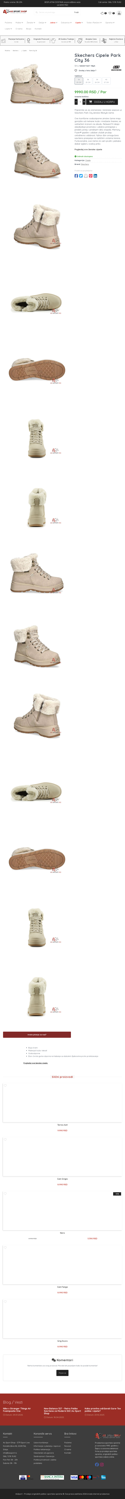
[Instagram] (102, 1464)
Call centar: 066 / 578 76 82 (109, 2)
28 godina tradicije (66, 39)
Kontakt (38, 29)
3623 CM (79, 81)
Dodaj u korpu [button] (103, 101)
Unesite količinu (82, 96)
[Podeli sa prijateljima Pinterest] (90, 175)
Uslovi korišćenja (41, 1442)
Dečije (42, 22)
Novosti (67, 1446)
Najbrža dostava (116, 39)
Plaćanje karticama (16, 39)
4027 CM (106, 81)
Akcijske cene (91, 39)
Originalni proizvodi (41, 39)
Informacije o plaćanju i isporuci (47, 1446)
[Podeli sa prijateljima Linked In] (95, 175)
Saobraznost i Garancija (44, 1456)
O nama (19, 29)
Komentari (64, 1360)
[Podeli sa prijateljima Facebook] (76, 175)
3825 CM (88, 81)
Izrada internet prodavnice (98, 1494)
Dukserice (65, 22)
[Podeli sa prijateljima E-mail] (86, 175)
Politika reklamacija (42, 1449)
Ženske (30, 22)
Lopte (7, 29)
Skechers (15, 50)
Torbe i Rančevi (93, 22)
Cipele (88, 160)
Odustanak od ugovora (44, 1453)
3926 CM (97, 81)
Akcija (28, 29)
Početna (8, 22)
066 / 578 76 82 (9, 1456)
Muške (18, 22)
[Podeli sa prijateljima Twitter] (81, 175)
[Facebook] (97, 1464)
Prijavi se (62, 1373)
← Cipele (24, 50)
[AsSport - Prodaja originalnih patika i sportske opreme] (15, 12)
